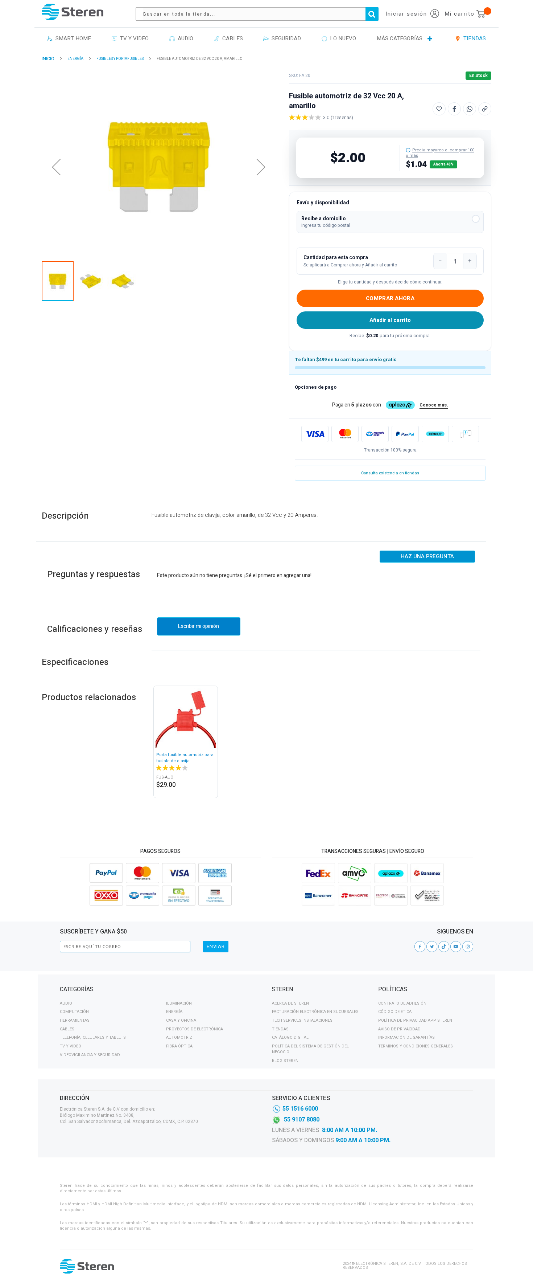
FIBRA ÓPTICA (179, 1046)
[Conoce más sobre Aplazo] (435, 434)
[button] (390, 222)
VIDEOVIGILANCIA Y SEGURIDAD (90, 1055)
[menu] (266, 38)
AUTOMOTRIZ (179, 1037)
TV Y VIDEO (70, 1046)
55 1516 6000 (300, 1108)
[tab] (160, 990)
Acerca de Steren (290, 1003)
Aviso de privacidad (399, 1029)
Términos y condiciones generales (415, 1046)
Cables (67, 1029)
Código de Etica (395, 1012)
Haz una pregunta (427, 556)
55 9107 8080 (301, 1119)
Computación (74, 1012)
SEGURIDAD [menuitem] (285, 38)
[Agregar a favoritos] (439, 108)
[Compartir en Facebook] (454, 108)
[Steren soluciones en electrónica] (72, 12)
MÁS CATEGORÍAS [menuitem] (399, 38)
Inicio (48, 58)
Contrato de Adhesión (402, 1003)
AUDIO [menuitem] (184, 38)
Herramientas (75, 1020)
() (342, 117)
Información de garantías (406, 1037)
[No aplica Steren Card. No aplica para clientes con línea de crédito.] (408, 150)
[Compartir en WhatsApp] (469, 108)
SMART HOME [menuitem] (72, 38)
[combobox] (260, 14)
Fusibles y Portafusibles (120, 58)
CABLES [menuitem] (231, 38)
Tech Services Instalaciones (302, 1020)
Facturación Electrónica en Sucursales (315, 1012)
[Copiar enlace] (484, 108)
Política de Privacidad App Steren (415, 1020)
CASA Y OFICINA (181, 1020)
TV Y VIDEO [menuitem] (133, 38)
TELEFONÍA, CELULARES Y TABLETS (93, 1037)
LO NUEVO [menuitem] (341, 38)
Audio (66, 1003)
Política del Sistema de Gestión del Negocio (310, 1049)
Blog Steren (285, 1061)
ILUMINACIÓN (179, 1003)
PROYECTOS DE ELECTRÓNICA (194, 1029)
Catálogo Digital (290, 1037)
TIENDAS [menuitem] (473, 38)
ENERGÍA (75, 58)
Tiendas (280, 1029)
